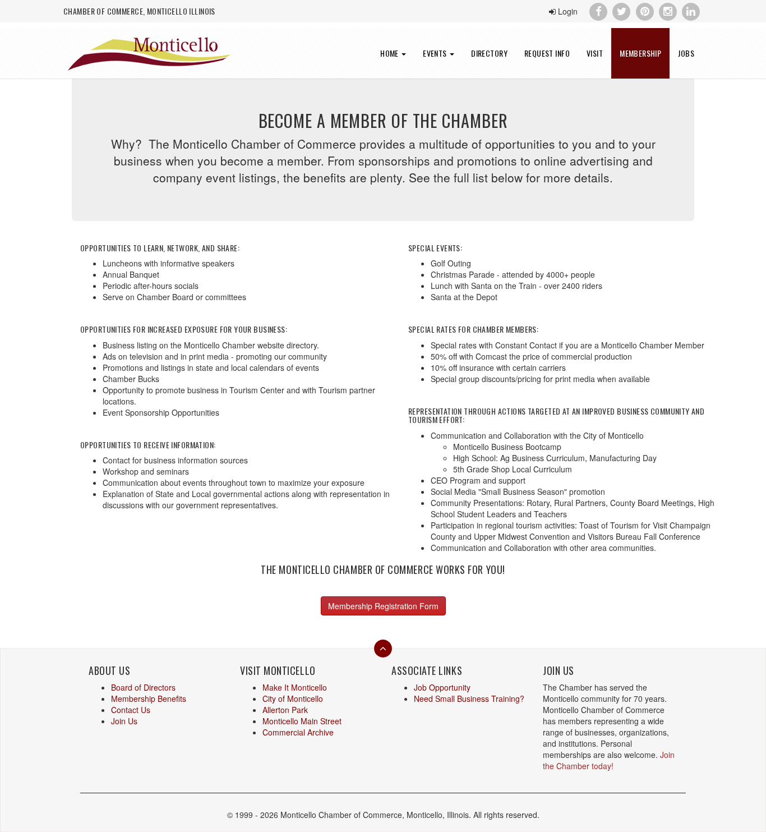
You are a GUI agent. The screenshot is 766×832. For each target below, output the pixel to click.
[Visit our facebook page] (598, 10)
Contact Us (130, 709)
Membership (640, 53)
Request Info (547, 53)
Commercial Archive (298, 732)
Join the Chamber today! (609, 760)
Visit (595, 53)
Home (390, 53)
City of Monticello (292, 698)
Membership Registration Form (383, 606)
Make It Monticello (294, 687)
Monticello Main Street (302, 721)
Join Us (124, 721)
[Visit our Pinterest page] (644, 10)
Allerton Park (285, 709)
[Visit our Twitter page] (621, 10)
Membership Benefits (148, 698)
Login (567, 11)
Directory (489, 53)
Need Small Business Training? (469, 698)
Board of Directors (143, 687)
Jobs (686, 53)
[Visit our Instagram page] (667, 10)
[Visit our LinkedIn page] (691, 10)
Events (436, 53)
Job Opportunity (442, 687)
